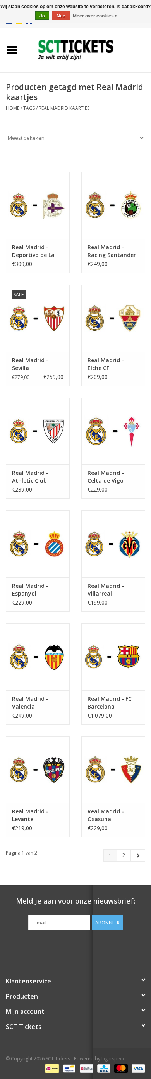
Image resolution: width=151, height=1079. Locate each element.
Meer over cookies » (95, 16)
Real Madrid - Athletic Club (30, 476)
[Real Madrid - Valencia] (38, 656)
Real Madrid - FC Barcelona (110, 702)
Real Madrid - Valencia (30, 702)
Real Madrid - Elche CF (106, 364)
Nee (61, 16)
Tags (29, 108)
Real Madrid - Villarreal (106, 589)
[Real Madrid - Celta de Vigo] (113, 431)
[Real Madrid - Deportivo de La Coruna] (38, 205)
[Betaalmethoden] (51, 1068)
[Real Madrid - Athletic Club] (38, 431)
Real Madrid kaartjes (64, 108)
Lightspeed (113, 1058)
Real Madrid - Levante (30, 815)
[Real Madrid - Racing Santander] (113, 205)
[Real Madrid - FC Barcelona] (113, 656)
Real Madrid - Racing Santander (112, 251)
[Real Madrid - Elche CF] (113, 318)
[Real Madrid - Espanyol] (38, 543)
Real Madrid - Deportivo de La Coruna (33, 251)
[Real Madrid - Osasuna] (113, 769)
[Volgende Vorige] (137, 855)
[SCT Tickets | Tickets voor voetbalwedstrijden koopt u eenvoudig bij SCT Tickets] (87, 49)
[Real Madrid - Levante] (38, 769)
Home (12, 108)
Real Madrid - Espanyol (30, 589)
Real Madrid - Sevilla (30, 364)
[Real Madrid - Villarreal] (113, 543)
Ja (42, 16)
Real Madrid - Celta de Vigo (106, 476)
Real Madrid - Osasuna (106, 815)
